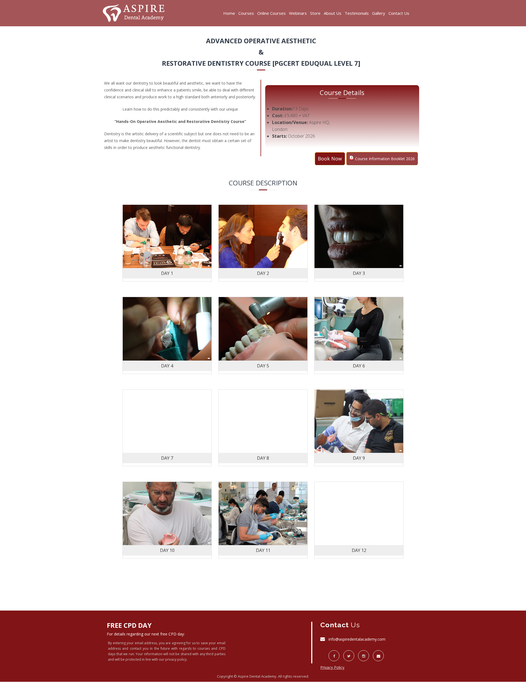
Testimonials (357, 13)
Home (229, 13)
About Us (332, 13)
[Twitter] (348, 655)
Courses (246, 13)
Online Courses (271, 13)
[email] (378, 655)
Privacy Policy (332, 667)
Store (315, 13)
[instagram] (363, 655)
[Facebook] (333, 655)
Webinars (298, 13)
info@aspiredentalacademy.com (356, 639)
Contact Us (398, 13)
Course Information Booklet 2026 (385, 158)
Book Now (330, 158)
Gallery (378, 13)
